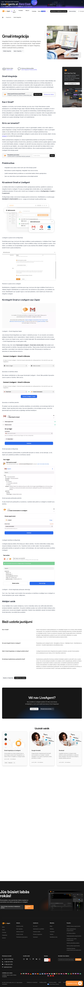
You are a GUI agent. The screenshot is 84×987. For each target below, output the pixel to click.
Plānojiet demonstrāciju (46, 708)
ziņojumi (4, 136)
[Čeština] (26, 973)
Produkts (21, 10)
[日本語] (54, 973)
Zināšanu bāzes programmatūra (73, 926)
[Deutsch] (31, 973)
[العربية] (21, 973)
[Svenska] (80, 973)
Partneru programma (37, 934)
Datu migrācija (19, 928)
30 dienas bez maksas (49, 94)
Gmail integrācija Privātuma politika (29, 69)
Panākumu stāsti (36, 931)
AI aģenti (14, 11)
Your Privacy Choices (54, 984)
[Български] (23, 973)
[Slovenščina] (78, 973)
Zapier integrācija (18, 51)
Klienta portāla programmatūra (73, 945)
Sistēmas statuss (19, 931)
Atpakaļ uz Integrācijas (8, 677)
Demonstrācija (72, 11)
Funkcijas (4, 932)
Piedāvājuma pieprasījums (21, 937)
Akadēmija (52, 931)
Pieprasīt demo (37, 94)
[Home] (2, 17)
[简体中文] (53, 975)
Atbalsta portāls (19, 926)
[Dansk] (28, 973)
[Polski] (66, 973)
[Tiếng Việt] (51, 975)
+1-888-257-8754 (8, 961)
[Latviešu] (59, 973)
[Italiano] (52, 973)
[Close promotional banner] (82, 2)
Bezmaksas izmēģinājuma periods (58, 11)
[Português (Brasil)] (68, 973)
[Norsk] (64, 973)
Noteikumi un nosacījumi (32, 982)
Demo (3, 927)
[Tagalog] (48, 975)
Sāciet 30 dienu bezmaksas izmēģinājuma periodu (10, 907)
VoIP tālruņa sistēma (71, 933)
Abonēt (52, 155)
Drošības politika (43, 982)
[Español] (38, 973)
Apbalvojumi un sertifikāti (38, 928)
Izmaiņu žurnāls (19, 934)
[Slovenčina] (75, 973)
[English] (35, 973)
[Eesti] (40, 973)
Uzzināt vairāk (9, 69)
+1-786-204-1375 (8, 964)
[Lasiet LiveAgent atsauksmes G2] (47, 960)
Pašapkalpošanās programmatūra (74, 936)
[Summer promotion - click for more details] (42, 4)
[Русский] (73, 973)
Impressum (35, 937)
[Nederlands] (61, 973)
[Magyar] (49, 973)
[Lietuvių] (56, 973)
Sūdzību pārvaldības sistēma (73, 943)
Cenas (3, 929)
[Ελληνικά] (33, 973)
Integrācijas (8, 17)
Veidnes (51, 934)
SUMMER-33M (8, 6)
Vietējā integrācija (7, 51)
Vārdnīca (52, 928)
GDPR (59, 982)
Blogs (51, 926)
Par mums (35, 926)
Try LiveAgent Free (72, 83)
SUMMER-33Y (20, 6)
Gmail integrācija (17, 17)
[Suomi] (42, 973)
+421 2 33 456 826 (8, 959)
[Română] (71, 973)
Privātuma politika (52, 982)
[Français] (45, 973)
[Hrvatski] (47, 973)
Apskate (4, 937)
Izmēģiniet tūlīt (34, 708)
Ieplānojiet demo (28, 907)
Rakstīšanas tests (53, 937)
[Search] (48, 11)
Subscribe (78, 959)
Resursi (27, 10)
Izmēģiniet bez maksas (20, 677)
